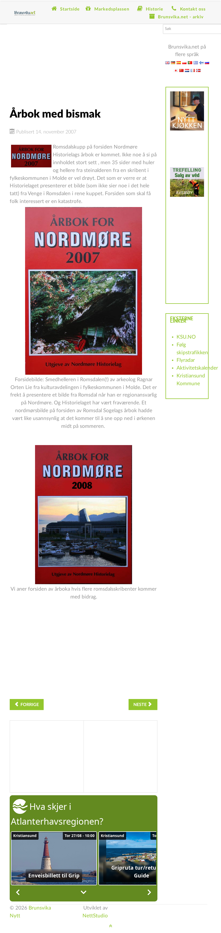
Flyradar (186, 360)
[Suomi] (201, 62)
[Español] (179, 62)
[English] (167, 62)
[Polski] (184, 62)
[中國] (181, 70)
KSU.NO (186, 337)
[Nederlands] (187, 70)
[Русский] (207, 62)
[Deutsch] (173, 62)
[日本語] (176, 70)
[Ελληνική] (196, 62)
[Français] (193, 70)
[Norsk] (198, 70)
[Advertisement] (83, 61)
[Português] (190, 62)
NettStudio (95, 915)
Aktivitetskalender (197, 368)
